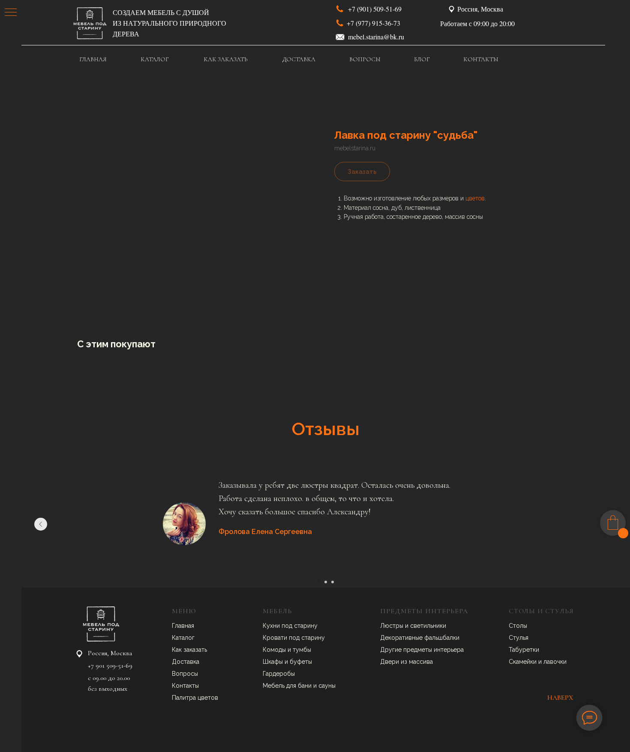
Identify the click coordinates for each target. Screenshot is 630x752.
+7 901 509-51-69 (110, 665)
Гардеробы (279, 673)
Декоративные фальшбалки (419, 637)
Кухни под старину (290, 625)
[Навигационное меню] (11, 13)
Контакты (185, 685)
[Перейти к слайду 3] (332, 582)
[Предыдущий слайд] (40, 524)
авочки (557, 661)
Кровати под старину (294, 637)
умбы (303, 649)
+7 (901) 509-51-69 (375, 8)
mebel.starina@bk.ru (376, 36)
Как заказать (189, 649)
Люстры (392, 625)
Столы (518, 625)
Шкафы (274, 661)
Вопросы (185, 673)
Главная (183, 625)
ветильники (430, 625)
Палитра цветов (195, 697)
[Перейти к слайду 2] (325, 582)
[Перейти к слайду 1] (319, 582)
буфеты (301, 661)
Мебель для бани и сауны (299, 685)
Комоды (275, 649)
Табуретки (524, 649)
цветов (475, 198)
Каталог (183, 637)
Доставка (185, 661)
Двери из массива (406, 661)
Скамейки (523, 661)
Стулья (518, 637)
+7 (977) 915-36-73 (373, 22)
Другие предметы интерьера (422, 649)
